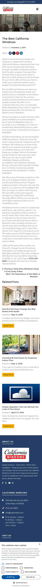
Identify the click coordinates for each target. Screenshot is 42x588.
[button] (21, 582)
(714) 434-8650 (29, 2)
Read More (8, 326)
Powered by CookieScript (21, 585)
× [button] (39, 544)
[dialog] (21, 565)
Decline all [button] (30, 577)
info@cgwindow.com (14, 513)
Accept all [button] (11, 577)
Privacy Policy (11, 559)
